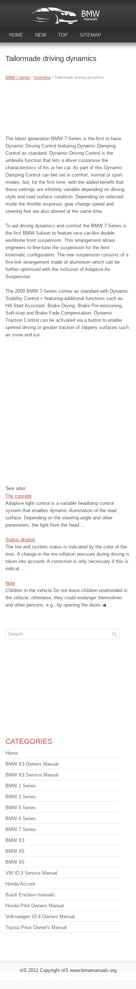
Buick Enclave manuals (30, 894)
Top (63, 35)
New (40, 35)
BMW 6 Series (20, 818)
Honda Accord (20, 884)
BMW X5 (14, 851)
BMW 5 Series (20, 807)
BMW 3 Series (20, 796)
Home (16, 35)
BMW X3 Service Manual (31, 775)
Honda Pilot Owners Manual (34, 905)
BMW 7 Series (17, 77)
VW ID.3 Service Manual (31, 873)
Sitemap (90, 35)
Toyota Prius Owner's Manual (36, 927)
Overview (42, 77)
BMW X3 (14, 840)
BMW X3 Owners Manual (31, 764)
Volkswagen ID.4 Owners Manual (40, 916)
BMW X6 (14, 862)
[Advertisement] (68, 106)
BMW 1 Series (20, 786)
